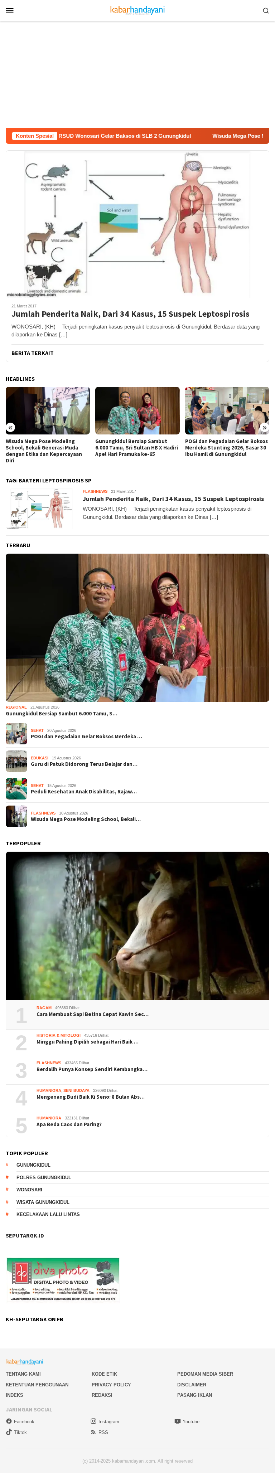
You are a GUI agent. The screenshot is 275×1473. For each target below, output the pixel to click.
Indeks (14, 1395)
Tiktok (20, 1432)
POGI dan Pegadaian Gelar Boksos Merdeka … (86, 736)
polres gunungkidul (43, 1177)
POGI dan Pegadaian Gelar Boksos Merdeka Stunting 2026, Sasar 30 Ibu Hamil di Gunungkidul (136, 447)
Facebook (24, 1421)
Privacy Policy (111, 1384)
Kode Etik (104, 1374)
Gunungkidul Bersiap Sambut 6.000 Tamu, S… (61, 713)
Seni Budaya (76, 1090)
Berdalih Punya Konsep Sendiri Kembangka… (92, 1069)
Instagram (108, 1421)
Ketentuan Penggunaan (37, 1384)
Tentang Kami (23, 1374)
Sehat (37, 730)
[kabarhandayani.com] (137, 10)
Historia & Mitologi (59, 1035)
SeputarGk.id (25, 1235)
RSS (103, 1432)
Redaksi (102, 1395)
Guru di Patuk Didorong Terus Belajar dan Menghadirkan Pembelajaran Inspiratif (221, 447)
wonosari (29, 1189)
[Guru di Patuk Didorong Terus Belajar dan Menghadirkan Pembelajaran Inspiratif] (227, 410)
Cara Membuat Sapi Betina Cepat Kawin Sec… (93, 1014)
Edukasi (39, 758)
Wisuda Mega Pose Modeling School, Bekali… (86, 819)
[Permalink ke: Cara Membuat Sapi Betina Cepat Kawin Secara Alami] (137, 926)
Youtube (191, 1421)
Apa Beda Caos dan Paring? (69, 1124)
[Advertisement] (137, 74)
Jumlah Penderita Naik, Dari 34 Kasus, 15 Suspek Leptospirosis (130, 314)
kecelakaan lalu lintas (48, 1214)
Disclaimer (191, 1384)
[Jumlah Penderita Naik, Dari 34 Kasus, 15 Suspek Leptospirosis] (137, 224)
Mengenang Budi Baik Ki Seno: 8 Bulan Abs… (91, 1097)
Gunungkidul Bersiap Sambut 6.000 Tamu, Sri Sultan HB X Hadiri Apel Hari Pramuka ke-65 (47, 447)
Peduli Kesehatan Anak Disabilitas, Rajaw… (84, 791)
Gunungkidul (33, 1165)
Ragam (44, 1008)
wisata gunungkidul (42, 1202)
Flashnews (95, 491)
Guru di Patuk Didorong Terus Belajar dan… (84, 764)
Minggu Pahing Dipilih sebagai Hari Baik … (88, 1042)
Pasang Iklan (194, 1395)
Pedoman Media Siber (205, 1374)
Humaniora (49, 1090)
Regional (16, 707)
